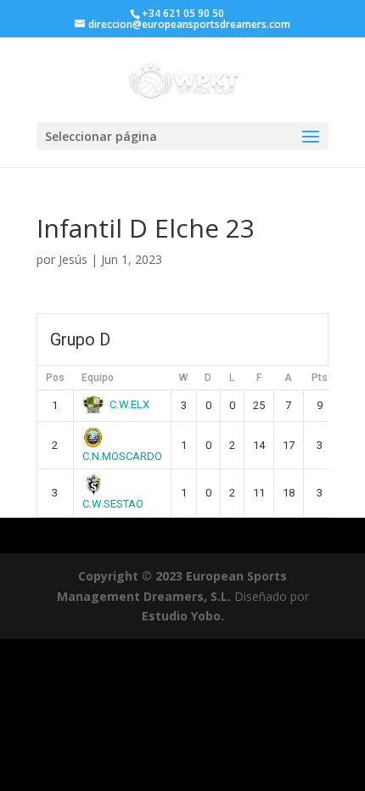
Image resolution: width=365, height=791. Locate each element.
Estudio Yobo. (183, 616)
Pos (55, 378)
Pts (320, 378)
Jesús (73, 259)
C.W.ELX (129, 404)
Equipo (97, 378)
